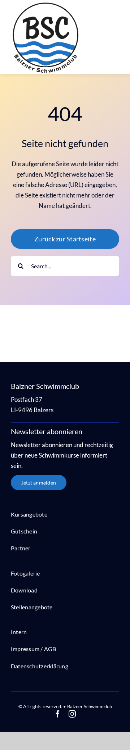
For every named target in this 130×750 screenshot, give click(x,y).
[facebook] (57, 714)
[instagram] (72, 714)
